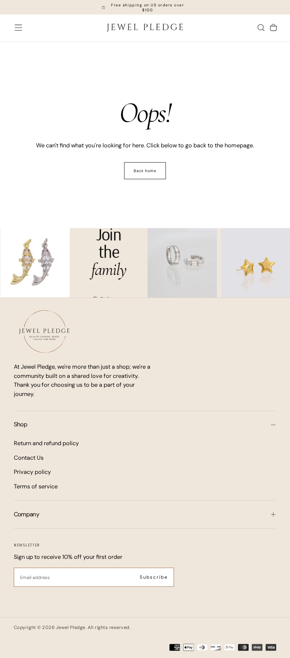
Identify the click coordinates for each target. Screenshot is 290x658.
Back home (145, 170)
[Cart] (273, 28)
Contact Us (29, 457)
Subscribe (154, 577)
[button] (18, 27)
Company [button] (26, 514)
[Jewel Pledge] (44, 331)
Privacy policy (32, 472)
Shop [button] (20, 424)
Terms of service (36, 486)
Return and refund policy (46, 443)
